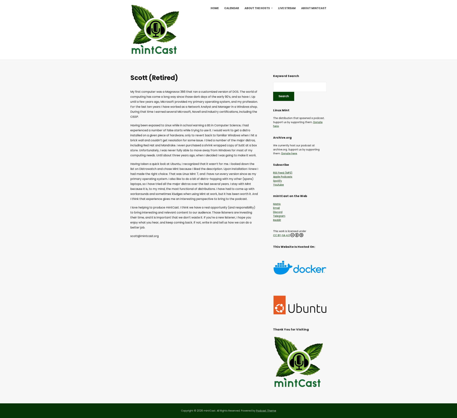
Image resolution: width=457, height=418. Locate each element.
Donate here (289, 153)
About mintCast (313, 8)
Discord (277, 212)
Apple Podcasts (282, 176)
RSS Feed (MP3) (282, 173)
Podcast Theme (266, 410)
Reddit (277, 220)
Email (276, 208)
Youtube (278, 184)
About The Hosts (257, 8)
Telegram (279, 216)
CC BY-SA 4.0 (281, 235)
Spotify (277, 181)
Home (215, 8)
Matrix (277, 204)
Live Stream (287, 8)
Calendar (231, 8)
